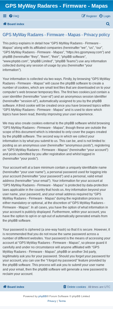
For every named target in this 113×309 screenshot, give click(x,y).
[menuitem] (14, 16)
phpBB (42, 296)
